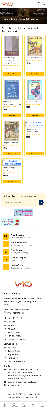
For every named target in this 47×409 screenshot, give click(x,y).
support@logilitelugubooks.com (23, 382)
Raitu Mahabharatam (34, 58)
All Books (12, 347)
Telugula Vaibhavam (11, 143)
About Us (12, 329)
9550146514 (13, 385)
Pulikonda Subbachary (34, 60)
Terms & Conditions (31, 397)
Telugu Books (14, 351)
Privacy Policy (14, 335)
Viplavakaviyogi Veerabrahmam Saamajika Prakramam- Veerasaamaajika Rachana (12, 63)
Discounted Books (16, 361)
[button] (14, 405)
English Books (14, 354)
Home (5, 19)
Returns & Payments (17, 339)
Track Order (14, 332)
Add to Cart (12, 74)
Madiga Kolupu (31, 101)
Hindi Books (13, 358)
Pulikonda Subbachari (11, 107)
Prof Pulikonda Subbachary (12, 66)
